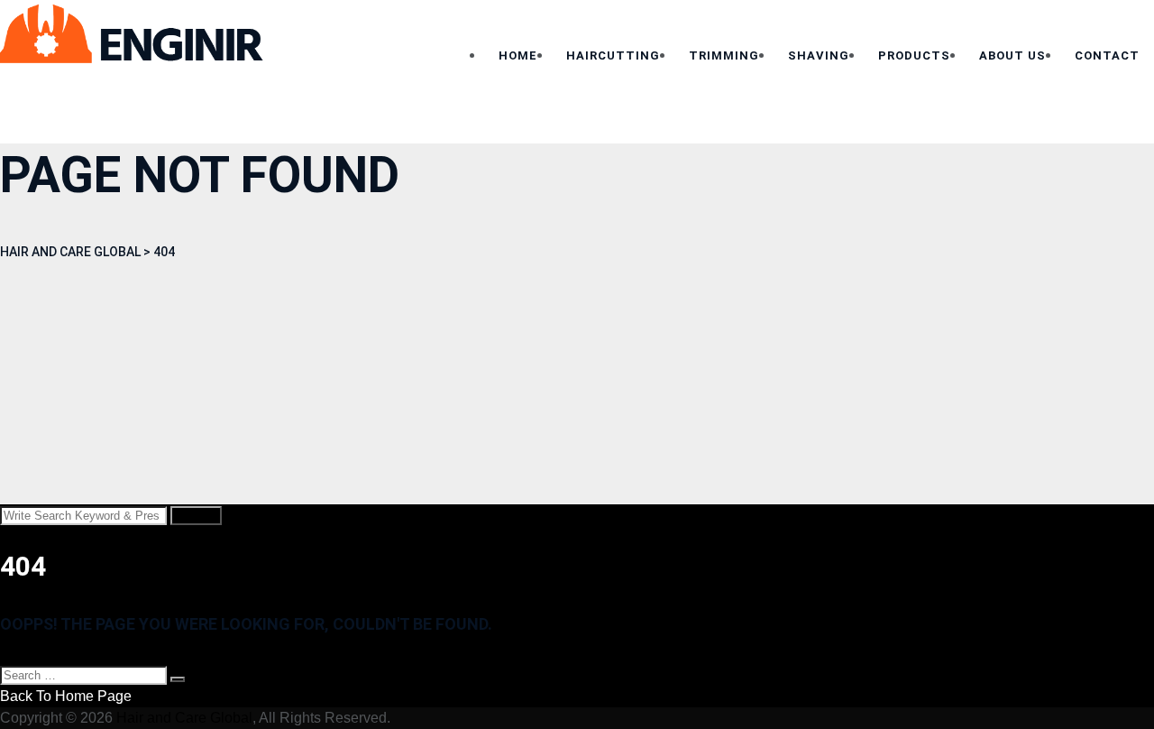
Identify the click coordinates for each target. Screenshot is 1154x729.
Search (196, 515)
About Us (1012, 55)
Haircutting (613, 55)
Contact (1107, 55)
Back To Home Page (66, 696)
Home (518, 55)
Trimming (724, 55)
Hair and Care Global (184, 717)
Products (914, 55)
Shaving (818, 55)
